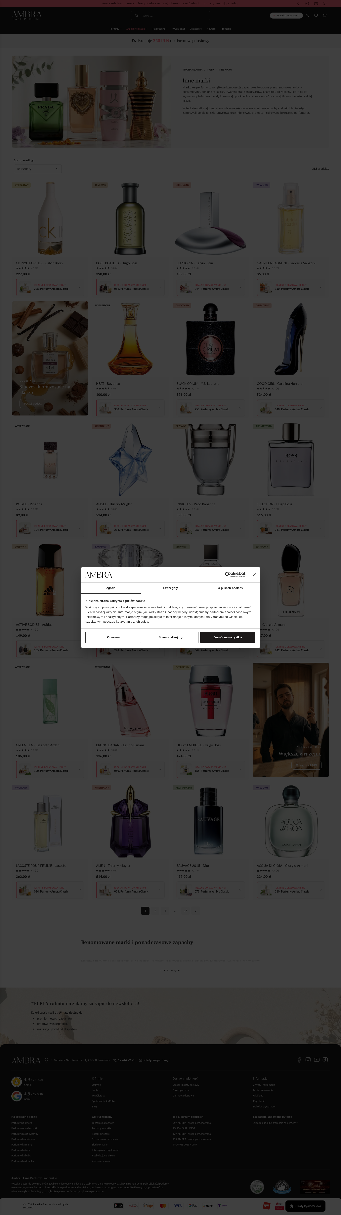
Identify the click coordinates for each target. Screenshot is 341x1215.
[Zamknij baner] (254, 574)
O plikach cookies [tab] (230, 588)
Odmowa (113, 637)
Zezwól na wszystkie (227, 637)
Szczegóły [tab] (170, 588)
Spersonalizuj (168, 637)
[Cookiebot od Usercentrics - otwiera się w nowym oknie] (228, 575)
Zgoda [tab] (110, 588)
